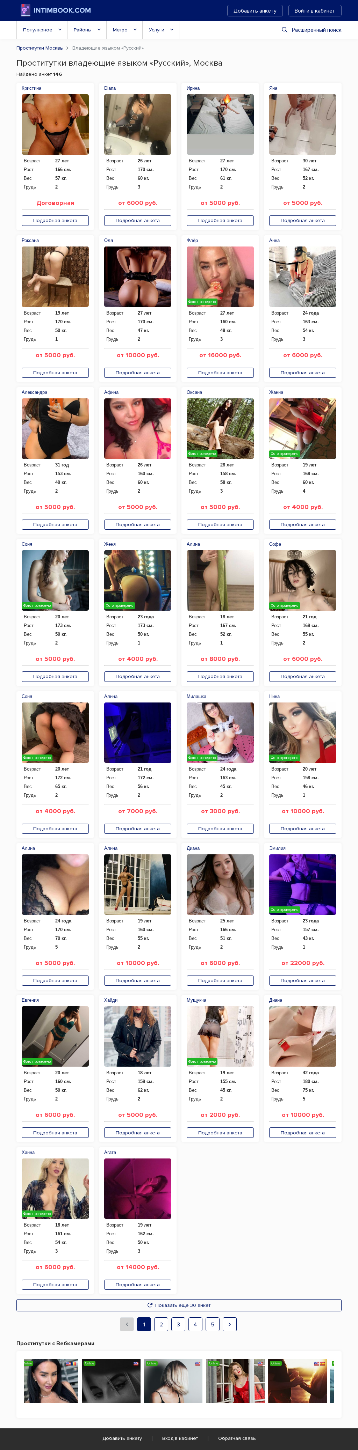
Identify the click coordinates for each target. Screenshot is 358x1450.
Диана (193, 848)
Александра (34, 392)
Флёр (192, 240)
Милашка (196, 696)
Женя (110, 544)
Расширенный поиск (317, 30)
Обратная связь (237, 1438)
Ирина (193, 88)
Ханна (28, 1152)
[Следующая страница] (230, 1324)
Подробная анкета (55, 220)
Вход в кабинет (180, 1438)
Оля (108, 240)
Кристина (31, 88)
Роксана (30, 240)
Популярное (37, 30)
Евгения (30, 1000)
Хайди (110, 1000)
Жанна (276, 392)
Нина (274, 696)
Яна (273, 88)
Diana (110, 88)
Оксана (194, 392)
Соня (27, 544)
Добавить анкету (255, 10)
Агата (110, 1152)
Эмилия (277, 848)
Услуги (156, 30)
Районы (83, 30)
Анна (274, 240)
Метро (120, 30)
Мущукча (196, 1000)
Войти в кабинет (315, 10)
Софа (275, 544)
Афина (111, 392)
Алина (193, 544)
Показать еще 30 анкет (182, 1305)
